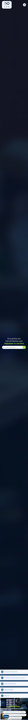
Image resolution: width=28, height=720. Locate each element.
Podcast (6, 696)
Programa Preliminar (14, 717)
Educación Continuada (10, 672)
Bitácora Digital (8, 690)
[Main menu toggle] (24, 4)
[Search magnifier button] (24, 347)
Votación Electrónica (10, 684)
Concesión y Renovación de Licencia (14, 678)
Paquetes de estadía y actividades (14, 712)
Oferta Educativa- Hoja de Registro (14, 714)
